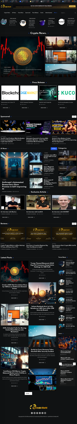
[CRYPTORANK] (76, 1)
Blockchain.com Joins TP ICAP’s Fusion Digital (71, 22)
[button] (3, 98)
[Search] (75, 13)
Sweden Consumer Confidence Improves (70, 309)
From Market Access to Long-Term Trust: (13, 22)
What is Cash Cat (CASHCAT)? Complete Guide (66, 372)
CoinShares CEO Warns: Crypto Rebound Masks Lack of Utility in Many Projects (14, 373)
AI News (14, 12)
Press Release (35, 12)
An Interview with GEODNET (34, 212)
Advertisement (48, 12)
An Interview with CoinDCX (9, 212)
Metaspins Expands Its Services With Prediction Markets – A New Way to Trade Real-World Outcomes (37, 140)
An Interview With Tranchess (60, 212)
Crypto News (7, 12)
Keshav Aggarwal (7, 191)
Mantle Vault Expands (26, 102)
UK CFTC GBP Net (70, 326)
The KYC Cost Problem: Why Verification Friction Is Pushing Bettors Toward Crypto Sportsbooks (13, 140)
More (55, 12)
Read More (5, 107)
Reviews (2, 243)
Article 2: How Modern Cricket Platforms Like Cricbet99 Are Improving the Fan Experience (64, 140)
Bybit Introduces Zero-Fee (65, 102)
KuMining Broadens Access (46, 102)
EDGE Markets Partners (7, 102)
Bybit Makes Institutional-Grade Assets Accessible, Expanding (32, 23)
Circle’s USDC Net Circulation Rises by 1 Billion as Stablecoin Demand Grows (14, 286)
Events (41, 12)
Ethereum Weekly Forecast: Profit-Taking (70, 264)
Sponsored (27, 12)
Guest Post (4, 143)
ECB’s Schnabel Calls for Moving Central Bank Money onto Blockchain (14, 330)
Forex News (20, 12)
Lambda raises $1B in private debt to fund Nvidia (50, 157)
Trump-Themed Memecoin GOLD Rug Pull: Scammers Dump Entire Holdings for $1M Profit (42, 265)
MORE (27, 393)
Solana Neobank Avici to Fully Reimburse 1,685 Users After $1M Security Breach (42, 308)
